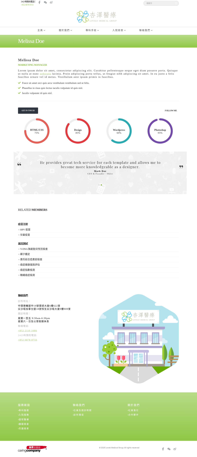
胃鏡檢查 (24, 428)
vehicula (45, 73)
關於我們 (64, 30)
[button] (99, 185)
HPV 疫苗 (25, 229)
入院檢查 (117, 30)
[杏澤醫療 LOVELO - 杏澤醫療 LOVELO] (96, 16)
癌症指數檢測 (27, 270)
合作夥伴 (133, 415)
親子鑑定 (25, 254)
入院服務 (24, 415)
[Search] (175, 3)
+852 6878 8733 (27, 5)
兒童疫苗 (25, 234)
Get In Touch (28, 111)
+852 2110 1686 (27, 330)
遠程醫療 (24, 419)
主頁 (40, 30)
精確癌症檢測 (27, 275)
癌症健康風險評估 (30, 264)
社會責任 (133, 410)
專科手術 (91, 30)
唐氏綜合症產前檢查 (31, 259)
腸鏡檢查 (24, 424)
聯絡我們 (144, 30)
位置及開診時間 (83, 410)
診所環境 (79, 415)
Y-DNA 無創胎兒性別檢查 (34, 249)
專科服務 (24, 410)
